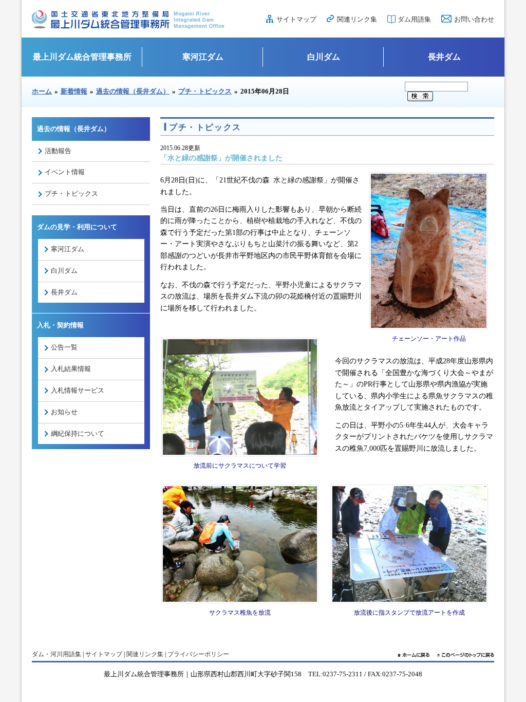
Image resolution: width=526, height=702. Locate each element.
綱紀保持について (77, 433)
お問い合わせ (474, 19)
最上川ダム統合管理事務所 (82, 56)
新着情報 (74, 91)
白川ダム (323, 56)
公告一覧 (64, 347)
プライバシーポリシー (198, 654)
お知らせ (64, 412)
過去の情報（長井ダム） (133, 91)
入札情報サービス (77, 390)
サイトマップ (296, 19)
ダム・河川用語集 (56, 654)
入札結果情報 (71, 369)
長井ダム (444, 56)
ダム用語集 (414, 19)
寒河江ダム (202, 56)
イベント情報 (65, 172)
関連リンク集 (357, 19)
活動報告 (58, 151)
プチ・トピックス (205, 91)
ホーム (42, 91)
